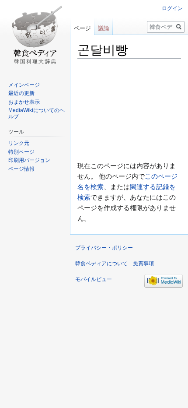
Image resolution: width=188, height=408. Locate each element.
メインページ (24, 85)
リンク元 (18, 143)
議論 (103, 28)
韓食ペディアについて (101, 263)
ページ (82, 28)
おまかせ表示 (24, 102)
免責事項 (143, 263)
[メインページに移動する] (35, 35)
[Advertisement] (129, 110)
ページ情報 (21, 169)
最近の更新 (21, 93)
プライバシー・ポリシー (104, 248)
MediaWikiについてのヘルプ (36, 113)
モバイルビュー (93, 279)
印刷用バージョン (29, 160)
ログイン (172, 8)
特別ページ (21, 152)
